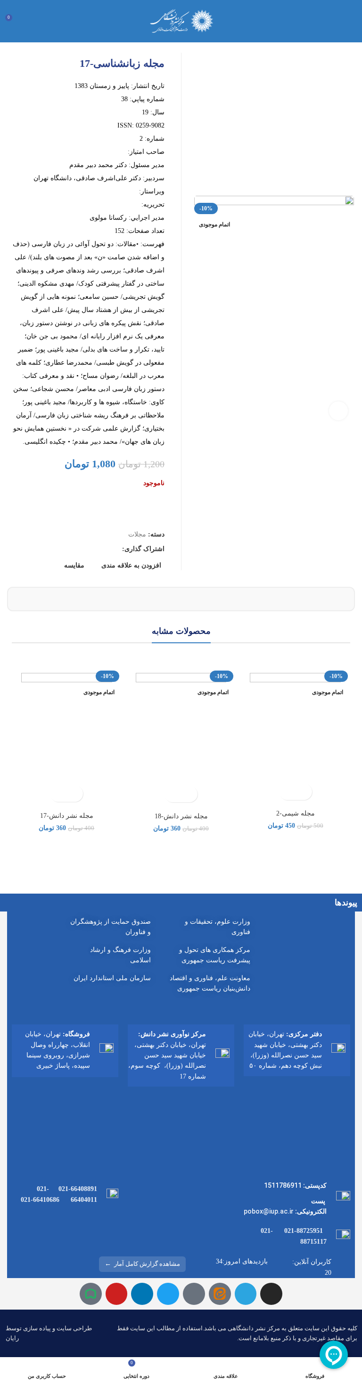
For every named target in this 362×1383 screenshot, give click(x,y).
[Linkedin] (142, 1294)
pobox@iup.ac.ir (269, 1211)
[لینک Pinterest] (92, 549)
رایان (12, 1338)
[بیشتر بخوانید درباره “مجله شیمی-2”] (304, 791)
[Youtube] (117, 1294)
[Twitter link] (103, 549)
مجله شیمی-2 (295, 813)
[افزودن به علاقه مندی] (287, 791)
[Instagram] (271, 1294)
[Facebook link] (114, 549)
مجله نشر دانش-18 (181, 816)
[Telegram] (246, 1294)
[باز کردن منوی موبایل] (351, 21)
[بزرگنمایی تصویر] (338, 410)
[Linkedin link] (81, 549)
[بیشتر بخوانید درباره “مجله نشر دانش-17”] (74, 793)
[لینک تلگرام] (71, 549)
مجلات (137, 534)
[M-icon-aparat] (194, 1294)
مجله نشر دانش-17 (66, 815)
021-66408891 (77, 1188)
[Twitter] (168, 1294)
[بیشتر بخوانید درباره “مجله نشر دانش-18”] (189, 794)
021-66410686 (40, 1199)
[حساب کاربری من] (30, 21)
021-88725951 (303, 1230)
